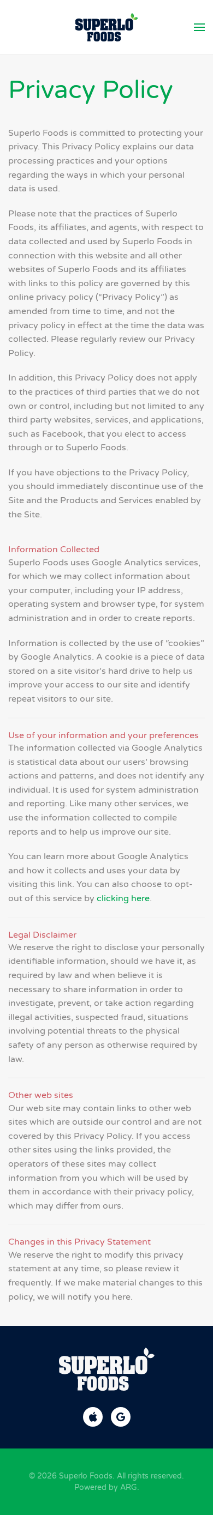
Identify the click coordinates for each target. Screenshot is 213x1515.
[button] (199, 27)
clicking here (123, 898)
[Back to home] (106, 27)
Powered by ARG (105, 1487)
